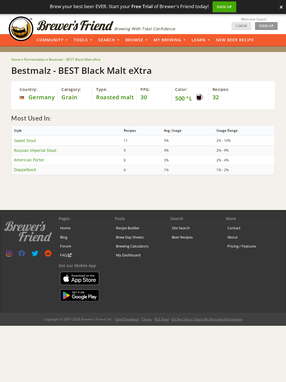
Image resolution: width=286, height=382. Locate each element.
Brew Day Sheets (130, 237)
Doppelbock (25, 169)
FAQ (64, 255)
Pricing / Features (241, 246)
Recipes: (221, 89)
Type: (101, 89)
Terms (147, 319)
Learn (199, 40)
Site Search (181, 227)
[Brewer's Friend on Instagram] (9, 254)
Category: (71, 89)
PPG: (145, 89)
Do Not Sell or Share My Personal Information (206, 319)
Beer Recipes (182, 237)
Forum (65, 246)
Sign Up (224, 6)
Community (50, 40)
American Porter (29, 159)
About (232, 237)
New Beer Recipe (235, 40)
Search (106, 40)
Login (241, 25)
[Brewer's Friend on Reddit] (48, 254)
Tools (81, 40)
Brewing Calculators (132, 246)
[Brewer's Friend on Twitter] (35, 254)
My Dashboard (128, 255)
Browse (134, 40)
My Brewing (167, 40)
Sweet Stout (25, 140)
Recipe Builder (127, 227)
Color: (181, 89)
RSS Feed (161, 319)
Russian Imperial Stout (35, 150)
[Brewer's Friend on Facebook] (21, 254)
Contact (233, 227)
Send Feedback (127, 319)
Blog (63, 237)
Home (65, 227)
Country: (28, 89)
